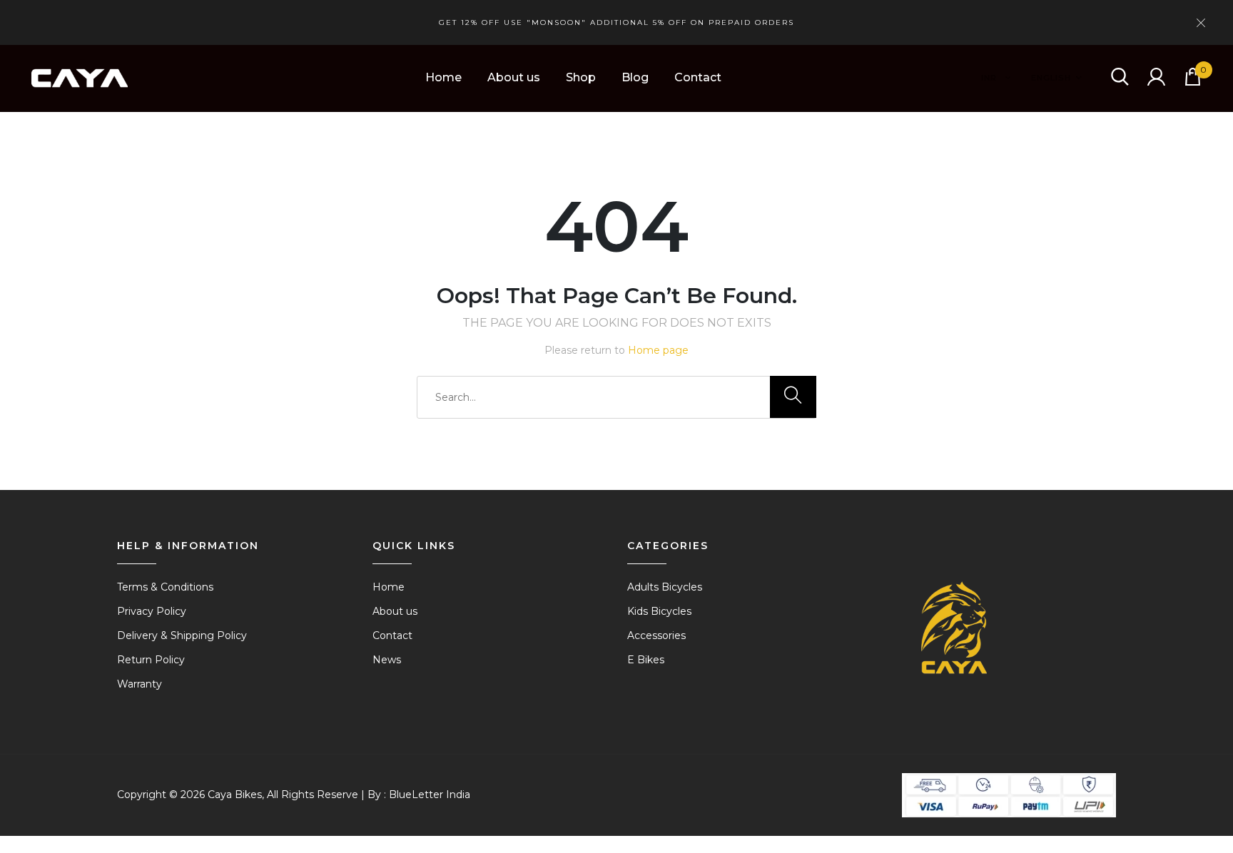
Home (443, 77)
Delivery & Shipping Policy (182, 635)
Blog (635, 77)
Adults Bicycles (664, 587)
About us (513, 77)
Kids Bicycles (659, 611)
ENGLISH (1051, 78)
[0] (1193, 81)
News (386, 659)
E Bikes (645, 659)
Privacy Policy (151, 611)
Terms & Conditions (165, 587)
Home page (658, 350)
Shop (581, 77)
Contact (697, 77)
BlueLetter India (429, 794)
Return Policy (151, 659)
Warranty (139, 684)
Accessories (656, 635)
